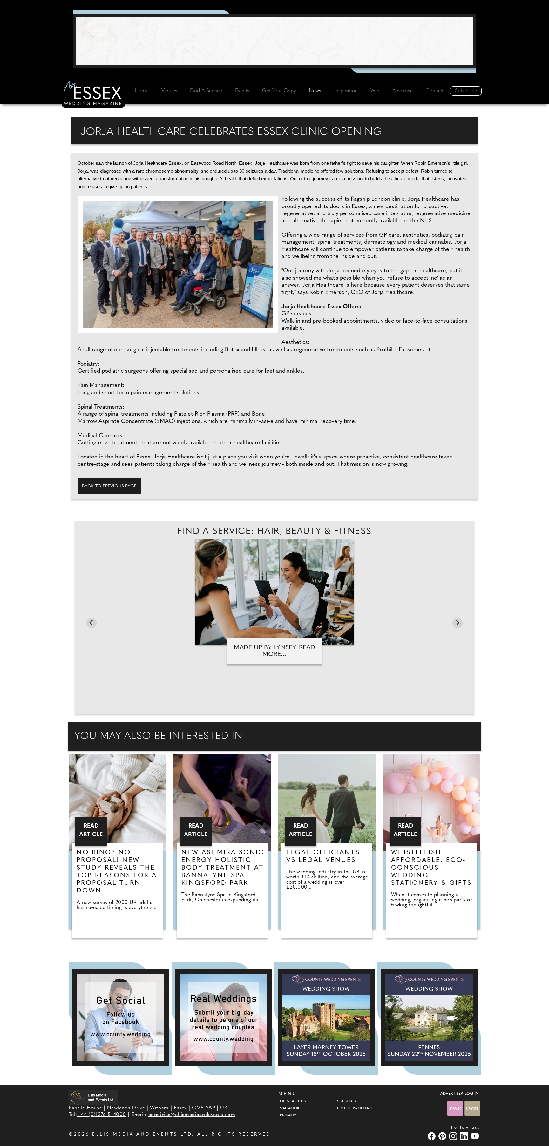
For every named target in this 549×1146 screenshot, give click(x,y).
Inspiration (346, 91)
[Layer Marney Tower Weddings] (326, 1017)
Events (242, 91)
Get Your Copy (279, 91)
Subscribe (466, 91)
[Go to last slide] (91, 623)
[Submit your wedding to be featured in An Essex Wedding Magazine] (223, 1017)
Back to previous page (109, 486)
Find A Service (206, 91)
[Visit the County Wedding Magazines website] (472, 1108)
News (315, 91)
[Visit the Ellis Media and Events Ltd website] (93, 1097)
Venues (169, 91)
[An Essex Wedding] (93, 94)
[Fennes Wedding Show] (429, 1017)
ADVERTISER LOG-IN (459, 1094)
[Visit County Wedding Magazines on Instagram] (454, 1136)
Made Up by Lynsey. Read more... (274, 651)
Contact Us (293, 1101)
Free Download (354, 1108)
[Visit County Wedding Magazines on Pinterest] (443, 1136)
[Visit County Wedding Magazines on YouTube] (475, 1136)
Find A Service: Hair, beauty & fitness (274, 531)
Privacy (288, 1115)
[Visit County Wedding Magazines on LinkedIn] (465, 1136)
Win (374, 91)
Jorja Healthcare (174, 457)
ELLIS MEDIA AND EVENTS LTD (142, 1134)
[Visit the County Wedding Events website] (455, 1108)
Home (141, 91)
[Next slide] (457, 623)
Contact (434, 91)
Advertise (402, 91)
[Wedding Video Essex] (274, 41)
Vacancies (291, 1108)
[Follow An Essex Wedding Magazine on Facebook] (120, 1017)
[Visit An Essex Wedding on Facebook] (432, 1136)
